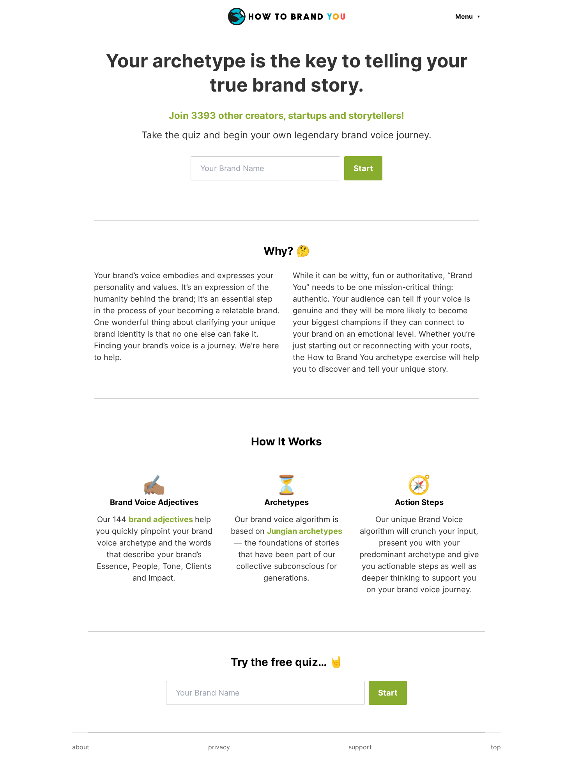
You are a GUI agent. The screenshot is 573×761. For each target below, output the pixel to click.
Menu (464, 16)
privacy (219, 747)
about (80, 747)
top (496, 747)
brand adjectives (162, 519)
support (360, 747)
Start (363, 168)
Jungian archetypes (304, 531)
